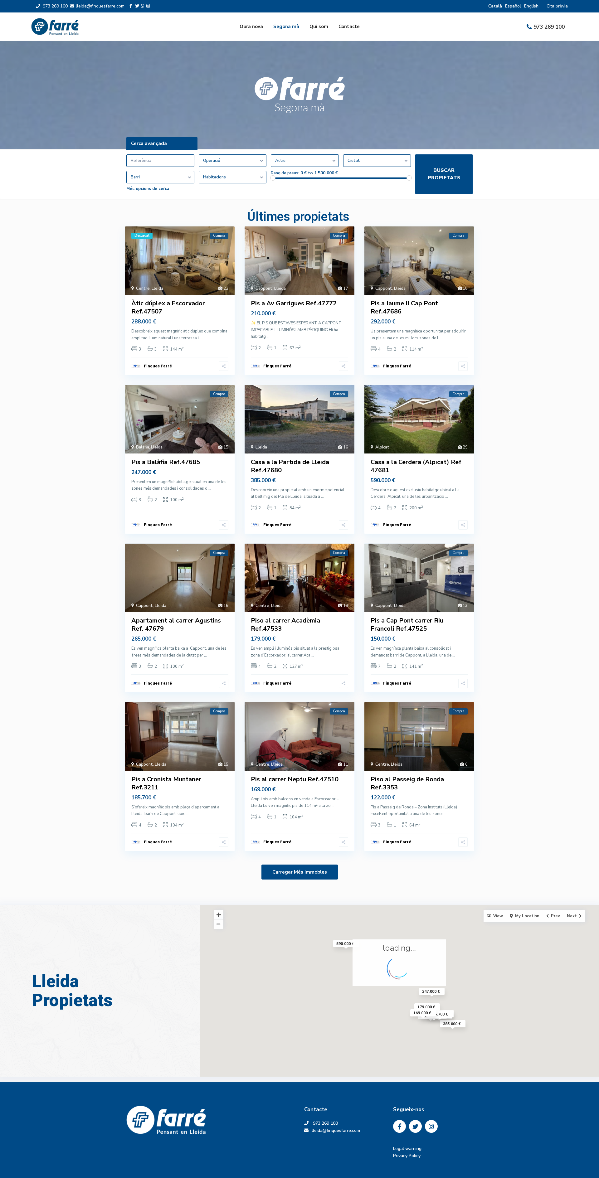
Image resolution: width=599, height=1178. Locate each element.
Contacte (349, 26)
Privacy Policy (407, 1156)
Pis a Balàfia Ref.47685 (165, 462)
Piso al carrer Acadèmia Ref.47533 (285, 624)
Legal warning (407, 1148)
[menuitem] (495, 6)
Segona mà (286, 26)
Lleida (157, 288)
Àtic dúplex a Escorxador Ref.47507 (168, 307)
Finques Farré (158, 366)
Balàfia (142, 447)
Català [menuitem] (495, 6)
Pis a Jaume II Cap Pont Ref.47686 (404, 307)
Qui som (318, 26)
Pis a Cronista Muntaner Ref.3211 (166, 783)
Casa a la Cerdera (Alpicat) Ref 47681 (416, 466)
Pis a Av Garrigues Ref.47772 (294, 303)
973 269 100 (549, 27)
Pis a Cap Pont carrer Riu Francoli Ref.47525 (407, 624)
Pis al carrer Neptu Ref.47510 (294, 779)
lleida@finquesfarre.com (338, 1130)
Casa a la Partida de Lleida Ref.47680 (290, 466)
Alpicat (382, 447)
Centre (143, 288)
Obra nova (251, 26)
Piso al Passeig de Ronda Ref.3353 (407, 783)
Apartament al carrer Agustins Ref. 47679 (176, 624)
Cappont (264, 288)
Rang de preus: (285, 173)
